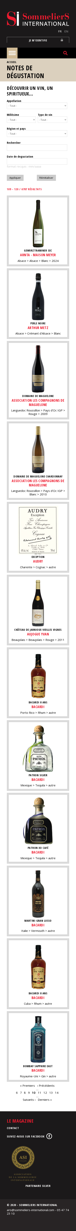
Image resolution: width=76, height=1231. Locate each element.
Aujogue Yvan (38, 634)
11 (39, 1093)
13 (51, 1093)
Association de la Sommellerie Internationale (22, 1163)
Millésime (13, 114)
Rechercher (13, 142)
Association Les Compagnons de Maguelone (38, 402)
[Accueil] (38, 19)
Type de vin (45, 114)
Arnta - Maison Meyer (38, 254)
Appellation (14, 101)
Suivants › (29, 1100)
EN (66, 31)
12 (45, 1093)
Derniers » (45, 1100)
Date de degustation (20, 156)
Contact (13, 1128)
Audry (38, 561)
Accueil (11, 62)
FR (60, 31)
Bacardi (38, 706)
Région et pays (16, 128)
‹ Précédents (46, 1085)
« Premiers (27, 1085)
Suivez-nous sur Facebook (26, 1136)
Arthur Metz (38, 327)
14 (56, 1093)
